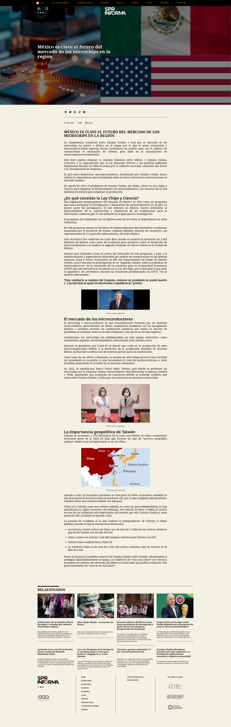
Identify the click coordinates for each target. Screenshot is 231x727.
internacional (87, 702)
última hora (86, 681)
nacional (85, 688)
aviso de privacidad (135, 677)
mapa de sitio (132, 680)
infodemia (85, 692)
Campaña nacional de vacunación (184, 3)
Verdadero (102, 3)
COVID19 (87, 3)
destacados (86, 684)
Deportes (72, 3)
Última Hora (118, 3)
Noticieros (42, 3)
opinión (84, 710)
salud (83, 695)
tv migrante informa (90, 706)
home (83, 677)
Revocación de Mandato (155, 3)
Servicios (57, 3)
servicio (84, 699)
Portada (135, 3)
